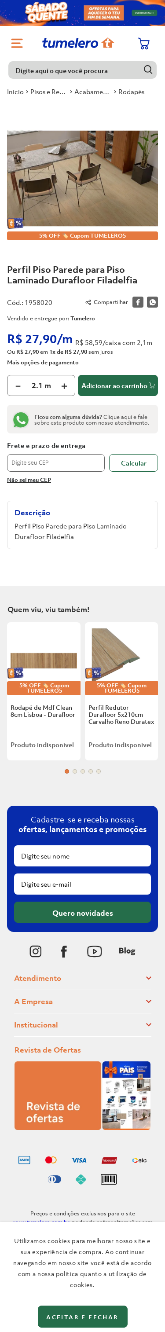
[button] (67, 771)
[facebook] (137, 302)
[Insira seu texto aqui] (35, 951)
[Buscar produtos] (148, 70)
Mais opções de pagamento (43, 362)
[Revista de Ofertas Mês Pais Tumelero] (82, 1127)
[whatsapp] (152, 302)
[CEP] (56, 457)
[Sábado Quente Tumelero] (82, 13)
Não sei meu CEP (29, 480)
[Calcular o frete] (133, 463)
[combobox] (82, 70)
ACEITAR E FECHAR (82, 1317)
